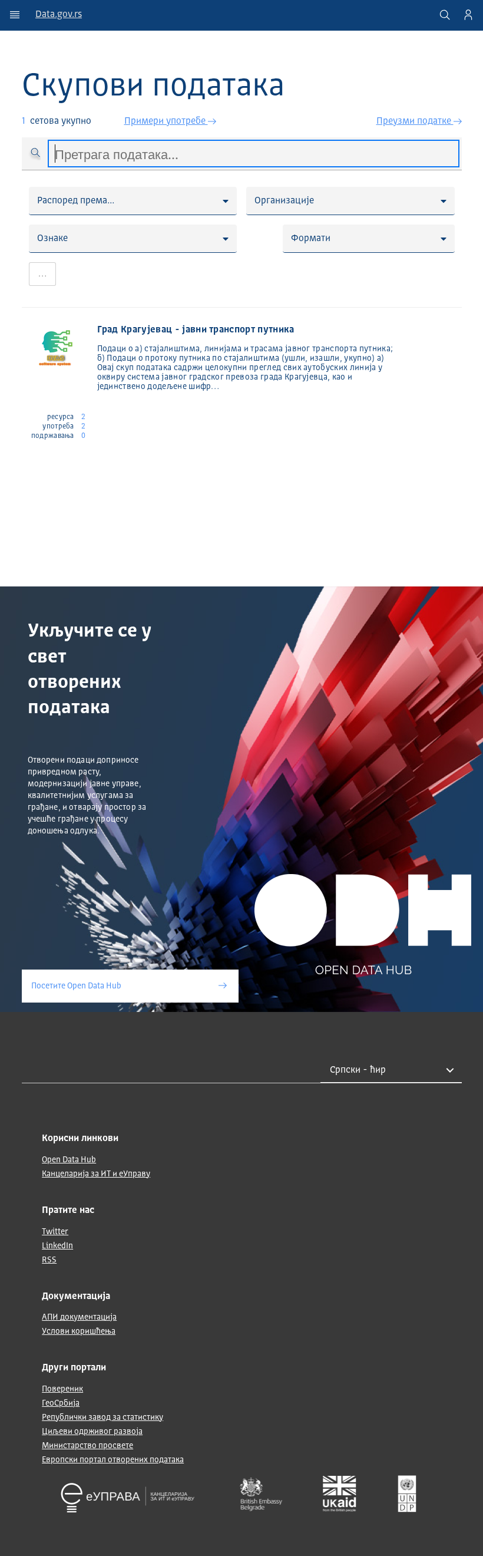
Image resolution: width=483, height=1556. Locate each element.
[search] (445, 14)
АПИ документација (79, 1317)
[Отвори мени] (15, 14)
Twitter (55, 1232)
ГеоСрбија (61, 1403)
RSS (49, 1260)
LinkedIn (57, 1246)
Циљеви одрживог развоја (92, 1432)
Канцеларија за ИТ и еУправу (96, 1174)
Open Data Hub (69, 1160)
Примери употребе (166, 121)
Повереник (62, 1389)
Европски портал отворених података (113, 1460)
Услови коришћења (78, 1331)
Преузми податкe (415, 121)
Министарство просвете (87, 1446)
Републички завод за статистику (102, 1417)
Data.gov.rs (58, 14)
